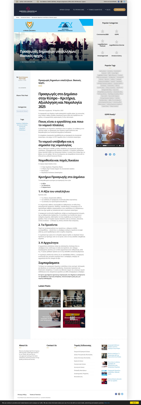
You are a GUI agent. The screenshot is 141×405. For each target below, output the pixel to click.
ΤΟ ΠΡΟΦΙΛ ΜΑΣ (78, 10)
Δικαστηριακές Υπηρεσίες (81, 373)
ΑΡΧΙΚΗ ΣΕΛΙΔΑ (65, 10)
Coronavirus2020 (102, 34)
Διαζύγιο (113, 79)
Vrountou (120, 75)
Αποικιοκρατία (120, 77)
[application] (110, 133)
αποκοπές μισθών (117, 102)
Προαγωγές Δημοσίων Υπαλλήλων (22, 128)
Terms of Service (35, 394)
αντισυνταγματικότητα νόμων (105, 102)
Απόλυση (101, 79)
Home (17, 17)
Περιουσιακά (104, 95)
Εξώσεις (117, 85)
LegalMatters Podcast (102, 45)
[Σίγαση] (120, 145)
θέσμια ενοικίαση (114, 106)
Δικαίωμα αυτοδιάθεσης (104, 81)
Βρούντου (107, 79)
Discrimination (117, 71)
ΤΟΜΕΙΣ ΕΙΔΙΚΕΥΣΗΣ (95, 10)
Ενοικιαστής (103, 85)
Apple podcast (102, 71)
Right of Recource (113, 75)
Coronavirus (110, 71)
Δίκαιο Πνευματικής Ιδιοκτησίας (83, 355)
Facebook (104, 73)
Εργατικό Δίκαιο (100, 87)
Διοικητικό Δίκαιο (25, 17)
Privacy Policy (22, 394)
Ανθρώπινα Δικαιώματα (102, 77)
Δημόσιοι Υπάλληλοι (22, 123)
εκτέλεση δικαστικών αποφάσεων (114, 104)
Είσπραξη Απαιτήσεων (80, 370)
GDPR (117, 34)
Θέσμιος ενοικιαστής (110, 87)
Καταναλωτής (120, 87)
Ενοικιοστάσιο (111, 85)
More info (107, 403)
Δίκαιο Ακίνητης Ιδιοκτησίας (82, 358)
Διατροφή (118, 79)
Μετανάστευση (78, 377)
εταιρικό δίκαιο (105, 106)
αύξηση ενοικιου (102, 104)
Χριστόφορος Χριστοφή (28, 62)
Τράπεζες (117, 98)
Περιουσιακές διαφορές (113, 95)
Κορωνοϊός (115, 89)
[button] (110, 133)
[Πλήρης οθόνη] (122, 145)
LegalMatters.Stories (116, 45)
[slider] (109, 145)
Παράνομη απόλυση (101, 93)
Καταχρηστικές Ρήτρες (107, 89)
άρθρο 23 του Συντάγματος (115, 100)
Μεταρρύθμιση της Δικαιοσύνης (105, 91)
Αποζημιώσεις (112, 77)
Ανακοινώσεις (117, 56)
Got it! (134, 403)
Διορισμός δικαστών (118, 83)
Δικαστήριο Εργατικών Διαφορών (104, 83)
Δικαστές (113, 81)
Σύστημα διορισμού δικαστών (107, 98)
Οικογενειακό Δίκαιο (117, 91)
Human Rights (115, 73)
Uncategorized (102, 56)
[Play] (98, 145)
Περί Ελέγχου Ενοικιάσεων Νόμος (115, 93)
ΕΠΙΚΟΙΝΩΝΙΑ (119, 9)
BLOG (108, 10)
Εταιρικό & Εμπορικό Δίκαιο (82, 351)
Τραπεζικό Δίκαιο (103, 100)
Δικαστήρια (119, 81)
